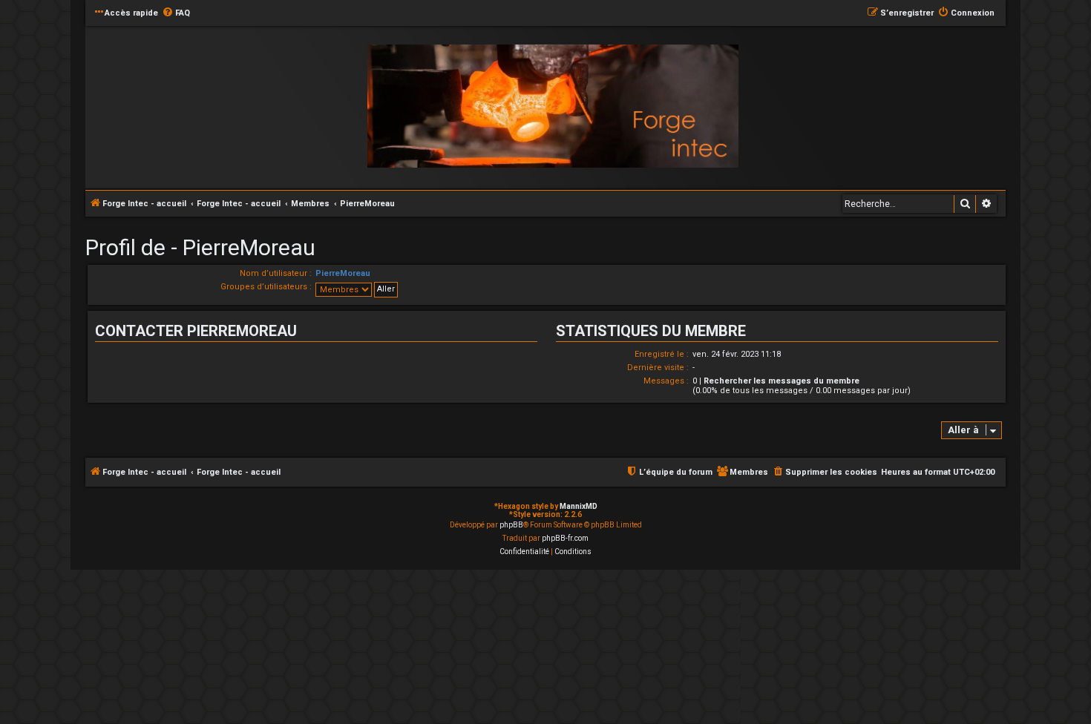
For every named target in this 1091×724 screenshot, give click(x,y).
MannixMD (578, 506)
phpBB (511, 525)
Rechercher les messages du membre (781, 381)
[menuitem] (176, 13)
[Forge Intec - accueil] (553, 106)
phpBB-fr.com (565, 538)
